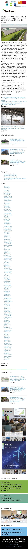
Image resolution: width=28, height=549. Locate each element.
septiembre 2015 (8, 349)
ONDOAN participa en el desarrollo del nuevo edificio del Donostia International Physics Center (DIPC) (17, 151)
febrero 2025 (7, 207)
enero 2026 (7, 194)
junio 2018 (7, 304)
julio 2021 (6, 262)
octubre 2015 (7, 347)
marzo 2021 (7, 265)
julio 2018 (6, 302)
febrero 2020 (7, 281)
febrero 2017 (7, 326)
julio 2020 (6, 275)
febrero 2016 (7, 341)
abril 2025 (6, 204)
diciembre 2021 (8, 256)
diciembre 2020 (8, 269)
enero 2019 (7, 297)
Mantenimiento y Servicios (10, 176)
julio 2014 (6, 357)
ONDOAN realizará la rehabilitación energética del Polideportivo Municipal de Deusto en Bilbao (17, 161)
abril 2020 (6, 278)
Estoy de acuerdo (14, 544)
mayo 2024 (7, 219)
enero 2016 (7, 343)
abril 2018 (6, 307)
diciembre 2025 (8, 196)
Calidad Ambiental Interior (10, 174)
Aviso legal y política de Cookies (14, 546)
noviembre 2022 (8, 242)
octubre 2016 (7, 331)
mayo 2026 (7, 189)
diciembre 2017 (8, 313)
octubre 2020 (7, 272)
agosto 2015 (7, 350)
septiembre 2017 (8, 317)
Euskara (21, 6)
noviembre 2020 (8, 271)
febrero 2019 (7, 295)
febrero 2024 (7, 223)
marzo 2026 (7, 191)
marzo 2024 (7, 222)
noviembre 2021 (8, 258)
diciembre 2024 (8, 210)
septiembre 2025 (8, 200)
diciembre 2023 (8, 226)
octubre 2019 (7, 285)
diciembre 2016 (8, 328)
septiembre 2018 (8, 301)
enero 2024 (7, 225)
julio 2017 (6, 318)
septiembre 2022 (8, 245)
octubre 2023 (7, 229)
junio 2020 (7, 277)
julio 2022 (6, 246)
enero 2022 (7, 255)
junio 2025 (7, 203)
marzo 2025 (7, 206)
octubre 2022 (7, 243)
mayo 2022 (7, 249)
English (24, 6)
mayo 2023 (7, 235)
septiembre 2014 (8, 356)
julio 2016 (6, 334)
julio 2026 (6, 186)
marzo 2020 (7, 279)
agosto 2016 (7, 333)
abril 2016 (6, 338)
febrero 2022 (7, 253)
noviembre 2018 (8, 298)
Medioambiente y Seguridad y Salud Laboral (14, 178)
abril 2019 (6, 292)
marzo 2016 (7, 340)
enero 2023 (7, 239)
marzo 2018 (7, 308)
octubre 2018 (7, 300)
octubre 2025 (7, 199)
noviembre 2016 (8, 330)
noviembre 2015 (8, 346)
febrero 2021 (7, 266)
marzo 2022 (7, 252)
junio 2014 (7, 359)
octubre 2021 (7, 259)
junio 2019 (7, 289)
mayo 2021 (7, 264)
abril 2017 (6, 323)
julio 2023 (6, 232)
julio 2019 (6, 288)
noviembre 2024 (8, 212)
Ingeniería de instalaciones (10, 175)
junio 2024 (7, 217)
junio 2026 (7, 187)
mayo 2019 (7, 291)
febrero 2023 (7, 238)
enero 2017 (7, 327)
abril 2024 (6, 220)
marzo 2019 (7, 294)
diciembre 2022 (8, 241)
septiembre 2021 (8, 261)
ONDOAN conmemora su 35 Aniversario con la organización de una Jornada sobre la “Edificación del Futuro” (13, 128)
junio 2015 (7, 353)
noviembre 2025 (8, 197)
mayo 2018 (7, 305)
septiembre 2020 (8, 274)
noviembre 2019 (8, 284)
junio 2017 (7, 320)
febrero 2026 (7, 193)
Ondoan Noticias (8, 179)
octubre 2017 (7, 315)
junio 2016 (7, 336)
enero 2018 (7, 311)
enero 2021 (7, 268)
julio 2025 (6, 202)
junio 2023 (7, 233)
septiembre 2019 (8, 287)
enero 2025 (7, 209)
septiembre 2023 (8, 230)
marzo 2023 (7, 236)
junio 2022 (7, 248)
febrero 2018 (7, 310)
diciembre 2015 (8, 344)
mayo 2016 (7, 337)
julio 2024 (6, 216)
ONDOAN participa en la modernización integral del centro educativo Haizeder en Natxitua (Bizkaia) (18, 141)
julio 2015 (6, 351)
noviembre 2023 (8, 228)
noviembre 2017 (8, 314)
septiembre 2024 (8, 215)
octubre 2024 (7, 213)
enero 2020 (7, 282)
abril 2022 (6, 251)
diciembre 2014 (8, 354)
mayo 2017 (7, 321)
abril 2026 (6, 190)
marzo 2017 (7, 324)
